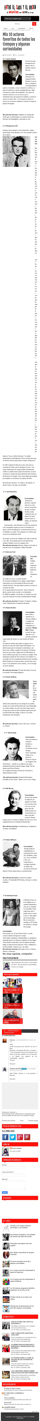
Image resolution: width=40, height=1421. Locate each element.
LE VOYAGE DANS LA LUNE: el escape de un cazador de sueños (22, 1359)
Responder (12, 1063)
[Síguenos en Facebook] (5, 1140)
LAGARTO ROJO (9, 1407)
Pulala (12, 1040)
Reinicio (6, 1395)
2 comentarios (23, 1379)
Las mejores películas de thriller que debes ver (17, 1399)
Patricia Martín (15, 1069)
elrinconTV (7, 1402)
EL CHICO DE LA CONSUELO (14, 1393)
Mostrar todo (35, 1411)
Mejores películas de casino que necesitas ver (17, 1404)
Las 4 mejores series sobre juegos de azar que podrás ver (24, 1372)
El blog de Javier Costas (12, 1388)
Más (29, 1329)
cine (16, 55)
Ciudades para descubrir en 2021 (14, 1409)
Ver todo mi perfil (15, 1151)
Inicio (21, 1120)
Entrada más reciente (8, 1120)
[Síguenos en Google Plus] (19, 1140)
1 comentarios (23, 1354)
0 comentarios (23, 1329)
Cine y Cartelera (9, 1398)
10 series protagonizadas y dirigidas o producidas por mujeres (22, 1346)
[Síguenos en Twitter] (12, 1140)
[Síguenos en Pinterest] (27, 1140)
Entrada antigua (33, 1120)
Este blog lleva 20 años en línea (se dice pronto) (18, 1390)
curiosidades (21, 55)
